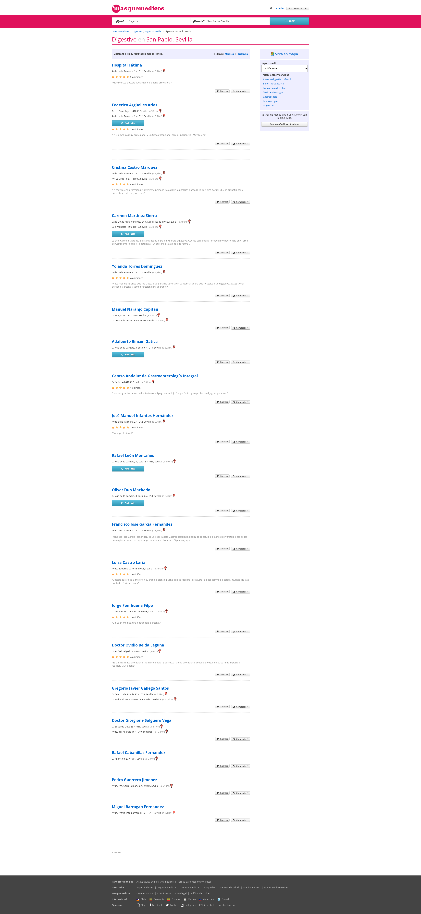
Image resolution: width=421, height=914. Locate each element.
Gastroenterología (273, 92)
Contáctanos (164, 893)
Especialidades (144, 887)
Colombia (159, 899)
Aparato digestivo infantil (277, 79)
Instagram (190, 905)
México (192, 899)
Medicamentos (251, 887)
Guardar (224, 91)
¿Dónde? (199, 21)
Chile (143, 899)
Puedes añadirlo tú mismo (284, 124)
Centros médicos (190, 887)
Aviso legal (181, 893)
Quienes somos (144, 893)
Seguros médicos (167, 887)
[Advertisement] (284, 181)
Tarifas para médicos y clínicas (194, 881)
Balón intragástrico (273, 83)
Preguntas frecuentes (276, 887)
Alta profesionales (298, 8)
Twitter (173, 905)
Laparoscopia (270, 101)
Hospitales (209, 887)
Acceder (279, 8)
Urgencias (268, 105)
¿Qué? (120, 21)
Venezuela (208, 899)
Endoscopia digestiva (274, 88)
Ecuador (176, 899)
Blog (143, 905)
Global (225, 899)
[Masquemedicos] (138, 12)
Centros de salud (229, 887)
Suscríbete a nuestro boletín (219, 905)
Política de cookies (201, 893)
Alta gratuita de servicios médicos (155, 881)
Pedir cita (129, 123)
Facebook (157, 905)
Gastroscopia (270, 96)
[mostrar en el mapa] (164, 71)
